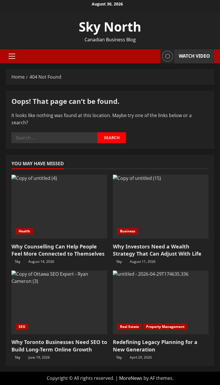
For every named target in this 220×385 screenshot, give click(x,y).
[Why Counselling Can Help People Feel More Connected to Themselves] (59, 207)
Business (127, 231)
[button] (12, 56)
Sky (17, 261)
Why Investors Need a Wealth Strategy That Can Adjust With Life (157, 250)
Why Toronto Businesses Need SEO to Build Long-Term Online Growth (59, 346)
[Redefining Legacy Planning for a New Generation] (161, 303)
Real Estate (129, 326)
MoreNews (130, 378)
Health (24, 231)
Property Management (165, 326)
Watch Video (194, 56)
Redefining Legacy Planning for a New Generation (155, 346)
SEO (22, 326)
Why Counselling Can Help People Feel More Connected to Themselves (58, 250)
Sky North (110, 26)
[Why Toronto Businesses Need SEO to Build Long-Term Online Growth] (59, 303)
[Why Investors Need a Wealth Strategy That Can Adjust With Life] (161, 207)
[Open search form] (154, 56)
